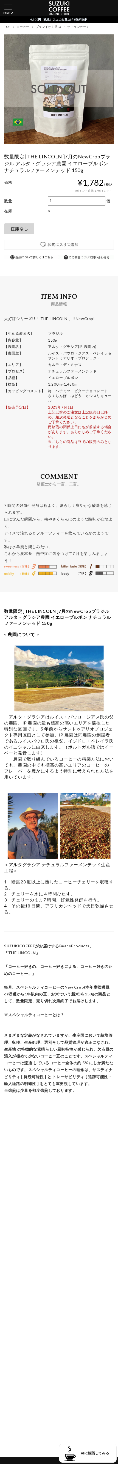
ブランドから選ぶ (48, 26)
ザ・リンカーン (78, 26)
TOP (7, 26)
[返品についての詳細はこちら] (31, 257)
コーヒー (23, 26)
